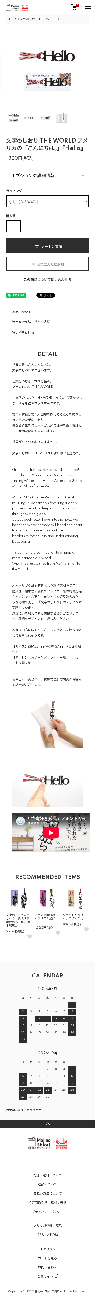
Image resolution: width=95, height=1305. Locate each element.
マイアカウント (48, 1249)
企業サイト (45, 1276)
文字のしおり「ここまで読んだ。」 (74, 917)
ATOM (52, 1235)
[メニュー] (87, 7)
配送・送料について (47, 1175)
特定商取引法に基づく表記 (31, 322)
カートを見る (47, 1258)
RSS (40, 1235)
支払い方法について (47, 1193)
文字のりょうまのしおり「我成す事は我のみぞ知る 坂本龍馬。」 (18, 920)
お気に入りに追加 (50, 264)
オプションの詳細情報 (33, 175)
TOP (12, 19)
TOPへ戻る (47, 1124)
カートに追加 (51, 246)
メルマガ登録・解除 (47, 1226)
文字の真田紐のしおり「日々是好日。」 (46, 919)
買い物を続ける (23, 332)
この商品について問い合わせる (47, 280)
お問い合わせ (47, 1267)
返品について (21, 312)
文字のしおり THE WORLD (39, 19)
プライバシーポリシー (47, 1212)
